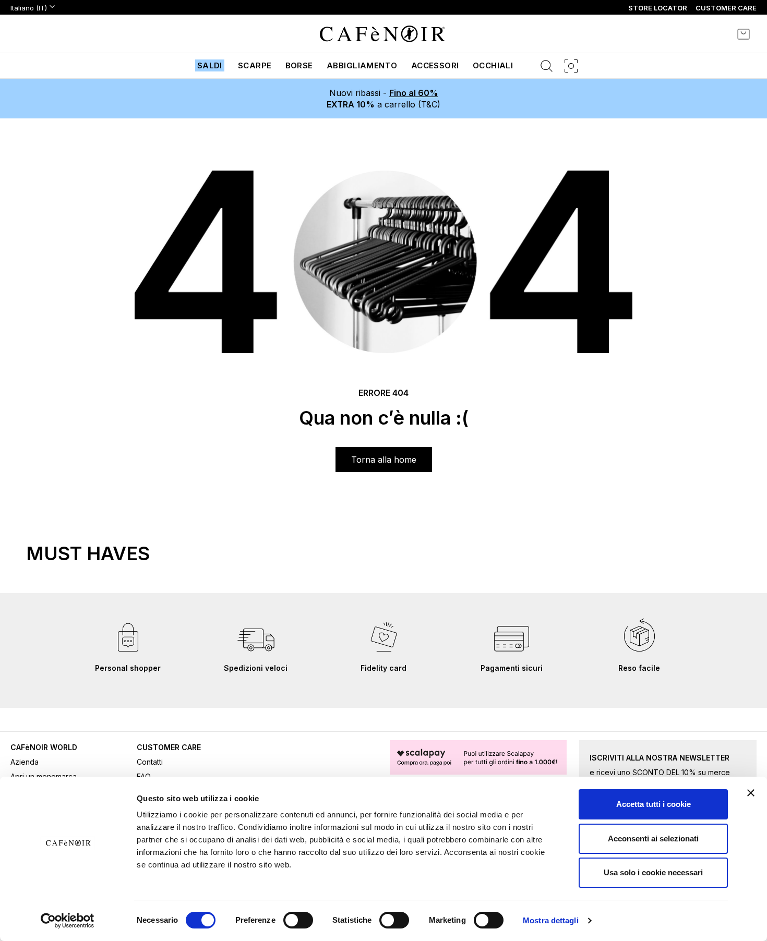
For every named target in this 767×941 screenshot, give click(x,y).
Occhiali (493, 65)
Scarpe (255, 65)
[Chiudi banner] (750, 793)
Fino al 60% (413, 93)
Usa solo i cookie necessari (653, 872)
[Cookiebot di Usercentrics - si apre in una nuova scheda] (67, 920)
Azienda (24, 761)
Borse (299, 65)
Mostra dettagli (551, 920)
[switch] (298, 921)
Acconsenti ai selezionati (653, 838)
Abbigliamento (362, 65)
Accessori (435, 65)
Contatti (150, 761)
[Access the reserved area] (715, 34)
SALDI (209, 65)
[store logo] (382, 34)
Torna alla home (383, 459)
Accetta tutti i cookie (653, 804)
